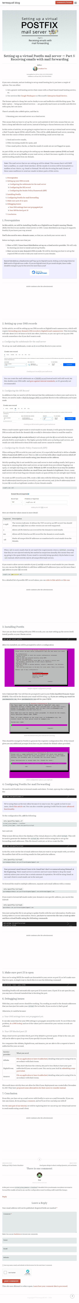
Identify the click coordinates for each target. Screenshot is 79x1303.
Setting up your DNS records (18, 181)
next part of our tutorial (17, 1106)
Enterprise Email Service (57, 96)
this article (18, 806)
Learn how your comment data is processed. (50, 1286)
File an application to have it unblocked (32, 1059)
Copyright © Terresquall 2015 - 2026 (39, 1298)
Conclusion (11, 214)
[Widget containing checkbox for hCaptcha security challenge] (16, 1272)
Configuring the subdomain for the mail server (28, 184)
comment (31, 1101)
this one (66, 580)
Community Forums (64, 2)
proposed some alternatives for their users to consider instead (41, 1088)
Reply (4, 1197)
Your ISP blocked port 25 (19, 210)
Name (5, 1240)
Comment (7, 1214)
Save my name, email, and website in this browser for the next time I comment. (28, 1265)
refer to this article (53, 580)
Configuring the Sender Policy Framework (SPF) (28, 191)
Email (5, 1249)
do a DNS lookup (16, 1023)
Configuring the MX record (20, 187)
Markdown (17, 1234)
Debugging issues (14, 204)
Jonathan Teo (42, 68)
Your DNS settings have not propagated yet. (26, 207)
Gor (39, 1180)
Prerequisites (12, 178)
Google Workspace (28, 96)
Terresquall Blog (11, 2)
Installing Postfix (14, 194)
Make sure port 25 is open (17, 201)
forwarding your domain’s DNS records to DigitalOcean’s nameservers (35, 331)
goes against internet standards (42, 381)
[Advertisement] (39, 303)
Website (6, 1257)
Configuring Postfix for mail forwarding (23, 198)
